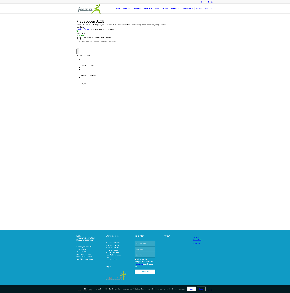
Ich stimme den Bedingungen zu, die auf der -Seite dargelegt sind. (144, 262)
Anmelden (196, 243)
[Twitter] (208, 1)
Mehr (201, 289)
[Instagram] (201, 1)
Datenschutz (139, 264)
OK (191, 289)
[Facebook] (205, 1)
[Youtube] (212, 1)
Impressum (196, 237)
